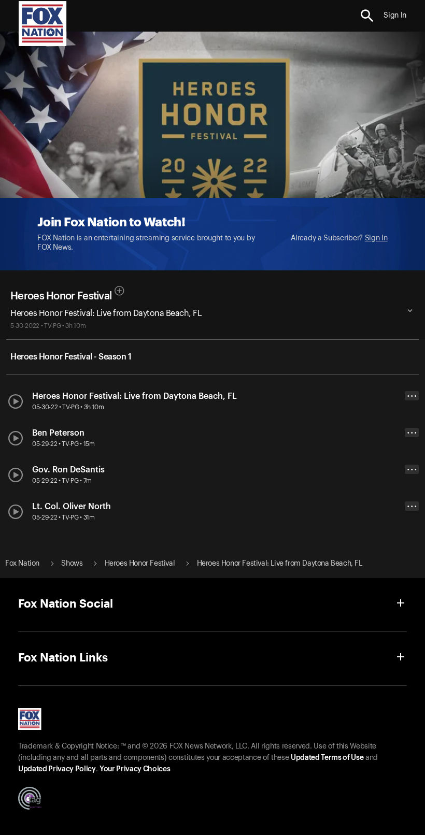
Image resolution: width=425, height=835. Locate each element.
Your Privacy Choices (135, 769)
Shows (71, 563)
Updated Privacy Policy (57, 769)
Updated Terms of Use (327, 757)
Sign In (376, 238)
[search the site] (367, 15)
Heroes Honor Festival (60, 296)
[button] (367, 15)
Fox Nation (22, 563)
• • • (412, 396)
